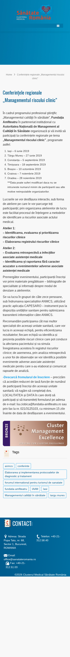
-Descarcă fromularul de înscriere (27, 377)
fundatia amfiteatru (16, 488)
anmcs (9, 466)
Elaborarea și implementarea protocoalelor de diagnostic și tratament (32, 474)
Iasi (45, 488)
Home (9, 74)
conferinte (23, 466)
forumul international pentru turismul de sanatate (33, 482)
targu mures (57, 495)
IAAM (35, 488)
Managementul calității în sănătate (25, 495)
